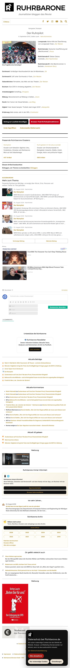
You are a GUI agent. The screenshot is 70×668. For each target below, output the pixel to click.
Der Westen (59, 44)
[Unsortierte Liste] (23, 302)
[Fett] (10, 302)
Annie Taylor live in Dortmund (14, 369)
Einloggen (34, 168)
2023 (59, 532)
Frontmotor (34, 112)
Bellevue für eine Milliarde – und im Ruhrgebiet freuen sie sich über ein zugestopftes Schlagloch (34, 377)
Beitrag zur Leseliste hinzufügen (15, 122)
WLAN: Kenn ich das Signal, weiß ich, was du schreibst (23, 506)
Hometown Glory (51, 66)
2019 (58, 536)
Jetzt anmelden (35, 349)
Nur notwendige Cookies (38, 661)
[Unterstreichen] (15, 302)
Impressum (7, 654)
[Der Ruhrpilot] (7, 192)
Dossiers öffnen (9, 543)
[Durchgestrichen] (18, 302)
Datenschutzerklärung (21, 654)
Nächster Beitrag (51, 241)
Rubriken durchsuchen (11, 540)
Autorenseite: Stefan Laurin (30, 128)
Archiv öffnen (35, 527)
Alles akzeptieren (36, 656)
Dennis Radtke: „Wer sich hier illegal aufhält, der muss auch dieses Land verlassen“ (35, 414)
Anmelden (64, 290)
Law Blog (32, 102)
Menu (7, 22)
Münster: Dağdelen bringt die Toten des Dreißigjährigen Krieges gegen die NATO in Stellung (33, 366)
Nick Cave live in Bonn (12, 440)
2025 (27, 532)
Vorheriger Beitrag (18, 241)
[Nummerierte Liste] (21, 302)
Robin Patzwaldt (11, 391)
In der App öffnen (10, 128)
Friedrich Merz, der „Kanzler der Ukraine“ (17, 380)
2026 (11, 532)
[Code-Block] (28, 302)
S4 (46, 71)
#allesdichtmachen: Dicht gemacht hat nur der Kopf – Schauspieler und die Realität (30, 570)
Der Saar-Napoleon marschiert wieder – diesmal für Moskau (35, 425)
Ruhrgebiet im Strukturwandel (49, 145)
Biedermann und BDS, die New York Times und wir (20, 564)
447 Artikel (8, 157)
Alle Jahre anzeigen (10, 545)
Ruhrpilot (7, 145)
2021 (27, 536)
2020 (43, 536)
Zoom (37, 97)
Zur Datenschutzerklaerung (37, 651)
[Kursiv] (13, 302)
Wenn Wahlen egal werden (13, 556)
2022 (11, 536)
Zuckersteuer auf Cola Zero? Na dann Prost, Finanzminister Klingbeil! (26, 374)
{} (30, 302)
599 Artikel (41, 157)
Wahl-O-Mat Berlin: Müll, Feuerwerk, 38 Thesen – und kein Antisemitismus (28, 363)
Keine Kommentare (45, 36)
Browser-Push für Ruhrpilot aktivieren (45, 122)
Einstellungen (57, 661)
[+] (33, 302)
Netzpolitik (45, 107)
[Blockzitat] (26, 302)
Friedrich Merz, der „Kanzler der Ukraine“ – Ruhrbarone (23, 405)
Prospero (25, 92)
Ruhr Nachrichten (52, 59)
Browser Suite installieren (35, 492)
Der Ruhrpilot (19, 192)
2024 (43, 532)
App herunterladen (35, 488)
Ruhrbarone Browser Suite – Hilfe (14, 657)
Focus (52, 51)
